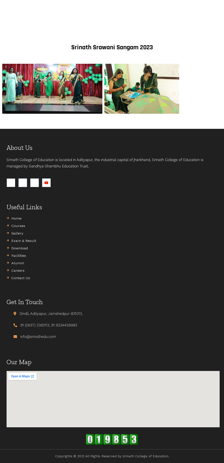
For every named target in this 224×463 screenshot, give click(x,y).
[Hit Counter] (112, 439)
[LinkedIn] (34, 182)
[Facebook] (11, 182)
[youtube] (46, 182)
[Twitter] (22, 182)
